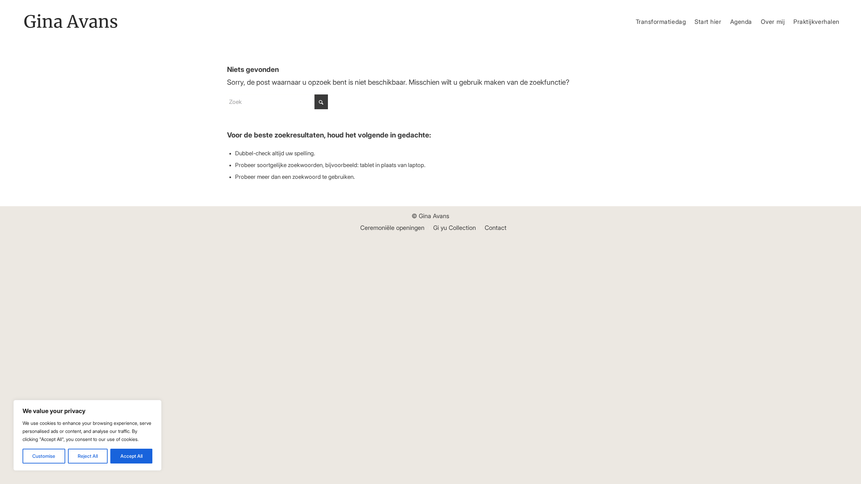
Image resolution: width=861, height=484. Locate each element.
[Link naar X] (839, 5)
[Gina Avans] (70, 21)
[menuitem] (660, 21)
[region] (87, 435)
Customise (43, 456)
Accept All (131, 456)
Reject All (88, 456)
